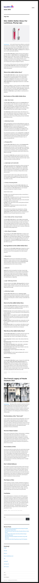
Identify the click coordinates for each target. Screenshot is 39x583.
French (16, 510)
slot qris (5, 550)
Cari (4, 517)
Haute (19, 510)
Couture (12, 510)
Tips (4, 572)
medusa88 (6, 561)
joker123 (5, 553)
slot (4, 558)
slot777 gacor (6, 566)
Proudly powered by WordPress (12, 580)
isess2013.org (6, 44)
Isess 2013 (7, 9)
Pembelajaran (6, 577)
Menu (33, 7)
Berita (5, 574)
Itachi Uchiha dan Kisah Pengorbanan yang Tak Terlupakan (16, 539)
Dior (14, 510)
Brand (9, 510)
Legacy (21, 510)
